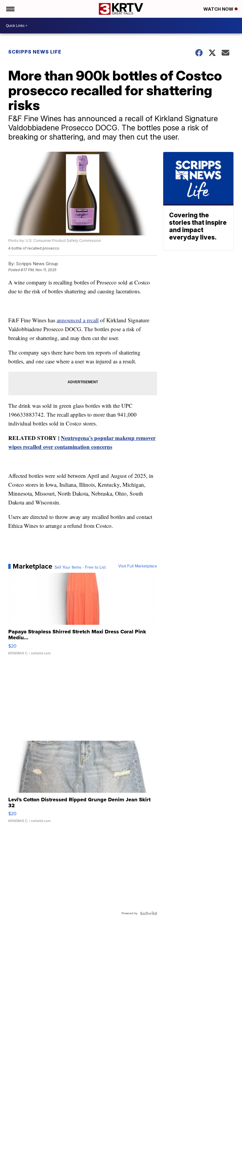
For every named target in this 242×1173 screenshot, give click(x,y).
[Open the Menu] (9, 9)
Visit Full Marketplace (137, 566)
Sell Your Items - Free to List (80, 567)
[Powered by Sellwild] (148, 913)
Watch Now (219, 9)
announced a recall (78, 320)
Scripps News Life (34, 52)
